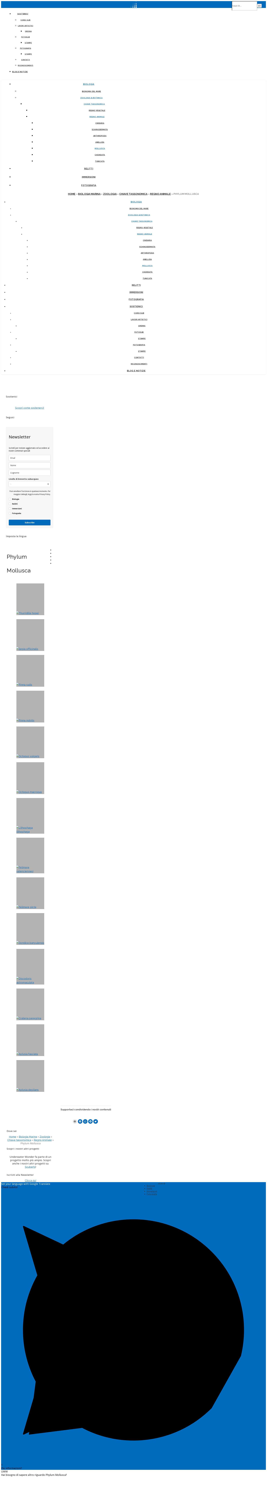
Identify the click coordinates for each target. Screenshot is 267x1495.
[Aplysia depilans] (30, 1076)
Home (12, 1136)
